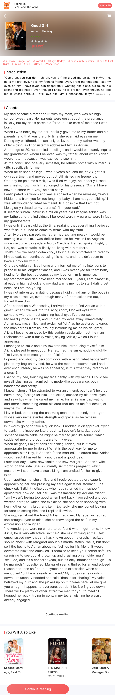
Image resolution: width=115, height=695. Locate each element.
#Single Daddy (57, 61)
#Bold (27, 63)
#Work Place (52, 63)
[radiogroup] (39, 41)
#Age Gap (25, 61)
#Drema (17, 63)
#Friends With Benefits (81, 61)
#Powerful (39, 61)
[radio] (32, 41)
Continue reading (38, 689)
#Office (38, 63)
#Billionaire (9, 61)
